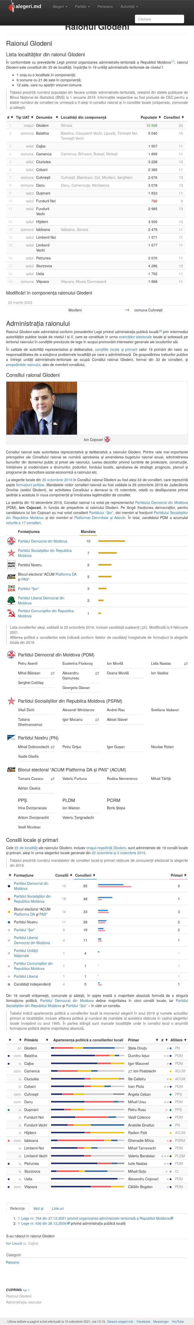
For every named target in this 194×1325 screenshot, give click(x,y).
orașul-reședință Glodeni (106, 847)
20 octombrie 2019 (57, 479)
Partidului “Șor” (101, 512)
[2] (160, 331)
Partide (81, 6)
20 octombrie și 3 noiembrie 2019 (118, 852)
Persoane (105, 6)
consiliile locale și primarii (116, 349)
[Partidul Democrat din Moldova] (107, 439)
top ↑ (26, 1290)
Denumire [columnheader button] (44, 117)
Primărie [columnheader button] (31, 1039)
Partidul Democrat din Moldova (42, 541)
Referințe (17, 1208)
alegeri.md (28, 6)
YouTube (178, 1321)
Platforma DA (66, 574)
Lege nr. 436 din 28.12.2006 (43, 1223)
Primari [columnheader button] (177, 875)
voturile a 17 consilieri (23, 522)
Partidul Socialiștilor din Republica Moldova (32, 899)
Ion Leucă (14, 1243)
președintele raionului (23, 364)
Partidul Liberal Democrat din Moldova (32, 940)
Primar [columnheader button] (133, 1039)
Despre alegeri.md (120, 1321)
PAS (24, 579)
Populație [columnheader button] (149, 117)
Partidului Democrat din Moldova (161, 502)
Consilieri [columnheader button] (172, 117)
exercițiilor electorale (135, 336)
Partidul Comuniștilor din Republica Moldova (33, 966)
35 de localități (26, 847)
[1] (173, 61)
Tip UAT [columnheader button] (23, 117)
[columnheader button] (9, 875)
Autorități (128, 6)
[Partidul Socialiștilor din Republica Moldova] (11, 701)
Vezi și (38, 1208)
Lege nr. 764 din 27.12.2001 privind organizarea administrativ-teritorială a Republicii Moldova (95, 1218)
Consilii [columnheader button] (61, 875)
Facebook (143, 1321)
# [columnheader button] (8, 117)
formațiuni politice (30, 484)
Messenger (161, 1321)
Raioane (12, 1262)
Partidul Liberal (26, 976)
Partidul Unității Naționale (26, 953)
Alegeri (59, 6)
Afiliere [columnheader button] (177, 1039)
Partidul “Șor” (28, 588)
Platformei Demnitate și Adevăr (100, 517)
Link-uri (58, 1208)
